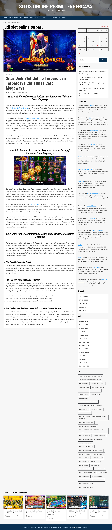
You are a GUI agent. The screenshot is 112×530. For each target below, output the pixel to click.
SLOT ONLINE (9, 74)
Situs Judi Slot (94, 130)
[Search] (107, 17)
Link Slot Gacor (91, 206)
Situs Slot (92, 218)
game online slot (83, 390)
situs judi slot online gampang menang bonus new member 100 (92, 417)
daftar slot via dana (98, 387)
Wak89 (80, 157)
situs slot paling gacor (85, 454)
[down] (39, 18)
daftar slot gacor (84, 387)
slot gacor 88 (95, 465)
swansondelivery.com (93, 193)
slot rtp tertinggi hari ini (86, 483)
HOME (5, 18)
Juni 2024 (82, 355)
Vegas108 (81, 181)
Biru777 (80, 257)
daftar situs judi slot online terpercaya (90, 379)
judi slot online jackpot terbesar (88, 401)
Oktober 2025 (83, 325)
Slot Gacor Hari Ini (98, 230)
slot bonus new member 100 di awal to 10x (90, 461)
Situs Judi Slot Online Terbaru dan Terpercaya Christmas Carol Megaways (36, 83)
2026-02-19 (8, 516)
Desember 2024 (84, 342)
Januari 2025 (83, 338)
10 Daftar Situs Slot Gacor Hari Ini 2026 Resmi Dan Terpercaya (93, 73)
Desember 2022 (84, 366)
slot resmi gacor (99, 480)
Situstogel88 (48, 324)
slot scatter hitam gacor (86, 487)
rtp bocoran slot (84, 405)
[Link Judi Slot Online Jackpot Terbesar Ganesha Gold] (35, 502)
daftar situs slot (83, 383)
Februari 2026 (83, 321)
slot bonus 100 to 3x (97, 457)
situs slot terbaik (99, 454)
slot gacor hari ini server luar (87, 472)
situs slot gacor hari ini (85, 443)
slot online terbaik (97, 476)
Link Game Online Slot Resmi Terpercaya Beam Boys (91, 89)
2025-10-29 (29, 516)
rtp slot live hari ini (96, 405)
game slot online (83, 394)
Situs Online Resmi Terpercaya (55, 6)
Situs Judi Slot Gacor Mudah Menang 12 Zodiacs (91, 95)
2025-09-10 (51, 518)
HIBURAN (54, 18)
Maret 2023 (82, 359)
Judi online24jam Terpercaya (14, 92)
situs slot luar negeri (85, 450)
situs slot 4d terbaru (84, 435)
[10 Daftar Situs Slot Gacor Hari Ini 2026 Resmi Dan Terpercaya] (13, 502)
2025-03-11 (93, 516)
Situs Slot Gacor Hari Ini (85, 169)
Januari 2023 (83, 362)
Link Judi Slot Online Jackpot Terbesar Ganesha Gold (90, 78)
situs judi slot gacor (96, 409)
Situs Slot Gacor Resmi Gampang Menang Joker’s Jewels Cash (91, 84)
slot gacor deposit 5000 (85, 468)
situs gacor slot (83, 409)
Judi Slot (91, 105)
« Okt (79, 53)
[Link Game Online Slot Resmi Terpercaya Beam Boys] (77, 502)
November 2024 (84, 345)
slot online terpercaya (85, 480)
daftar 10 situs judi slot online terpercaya (90, 376)
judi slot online (83, 398)
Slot (90, 118)
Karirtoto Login (34, 204)
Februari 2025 (83, 335)
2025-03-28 (72, 516)
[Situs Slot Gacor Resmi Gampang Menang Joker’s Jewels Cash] (56, 502)
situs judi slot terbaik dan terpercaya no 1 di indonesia (91, 431)
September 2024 (84, 352)
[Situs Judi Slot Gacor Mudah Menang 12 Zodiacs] (98, 502)
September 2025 (84, 328)
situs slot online (97, 450)
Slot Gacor (92, 144)
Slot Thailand (96, 267)
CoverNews (75, 527)
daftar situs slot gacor (97, 383)
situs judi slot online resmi (86, 422)
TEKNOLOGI (62, 18)
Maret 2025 (82, 331)
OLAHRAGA (46, 18)
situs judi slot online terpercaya (88, 426)
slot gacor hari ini (100, 468)
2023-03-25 (26, 92)
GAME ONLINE (34, 18)
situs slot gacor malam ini (86, 446)
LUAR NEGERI (24, 18)
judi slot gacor (95, 394)
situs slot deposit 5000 (99, 435)
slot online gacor (84, 476)
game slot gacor (95, 390)
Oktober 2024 (83, 349)
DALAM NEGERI (13, 18)
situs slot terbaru (84, 457)
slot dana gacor (83, 465)
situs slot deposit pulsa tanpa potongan (90, 439)
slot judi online (102, 472)
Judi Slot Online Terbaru (19, 108)
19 (93, 45)
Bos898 (80, 245)
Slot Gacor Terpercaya (31, 118)
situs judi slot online (84, 412)
